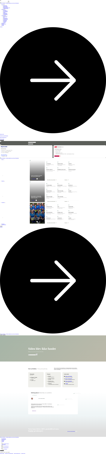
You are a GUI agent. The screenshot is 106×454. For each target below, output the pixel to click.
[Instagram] (1, 450)
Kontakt (3, 441)
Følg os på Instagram (68, 378)
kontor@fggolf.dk (6, 447)
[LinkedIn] (3, 450)
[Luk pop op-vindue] (0, 141)
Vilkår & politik (2, 453)
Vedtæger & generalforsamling (9, 453)
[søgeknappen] (36, 354)
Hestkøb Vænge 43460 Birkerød (5, 444)
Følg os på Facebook (68, 376)
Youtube (66, 383)
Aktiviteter (3, 202)
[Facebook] (0, 450)
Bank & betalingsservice (17, 453)
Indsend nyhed (23, 453)
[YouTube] (2, 450)
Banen (2, 159)
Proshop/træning (4, 224)
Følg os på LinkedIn (68, 381)
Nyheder (3, 440)
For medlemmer (4, 438)
